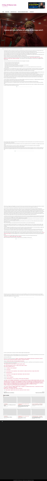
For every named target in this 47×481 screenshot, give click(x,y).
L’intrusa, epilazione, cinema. (24, 412)
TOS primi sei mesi (20, 404)
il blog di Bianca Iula (9, 5)
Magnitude (29, 480)
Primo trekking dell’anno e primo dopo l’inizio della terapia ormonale (38, 412)
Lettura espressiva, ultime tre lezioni (38, 400)
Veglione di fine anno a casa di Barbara (9, 392)
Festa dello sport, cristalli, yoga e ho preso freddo (10, 400)
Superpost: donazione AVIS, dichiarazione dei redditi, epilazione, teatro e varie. (24, 400)
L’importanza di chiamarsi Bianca (40, 392)
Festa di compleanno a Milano (10, 412)
